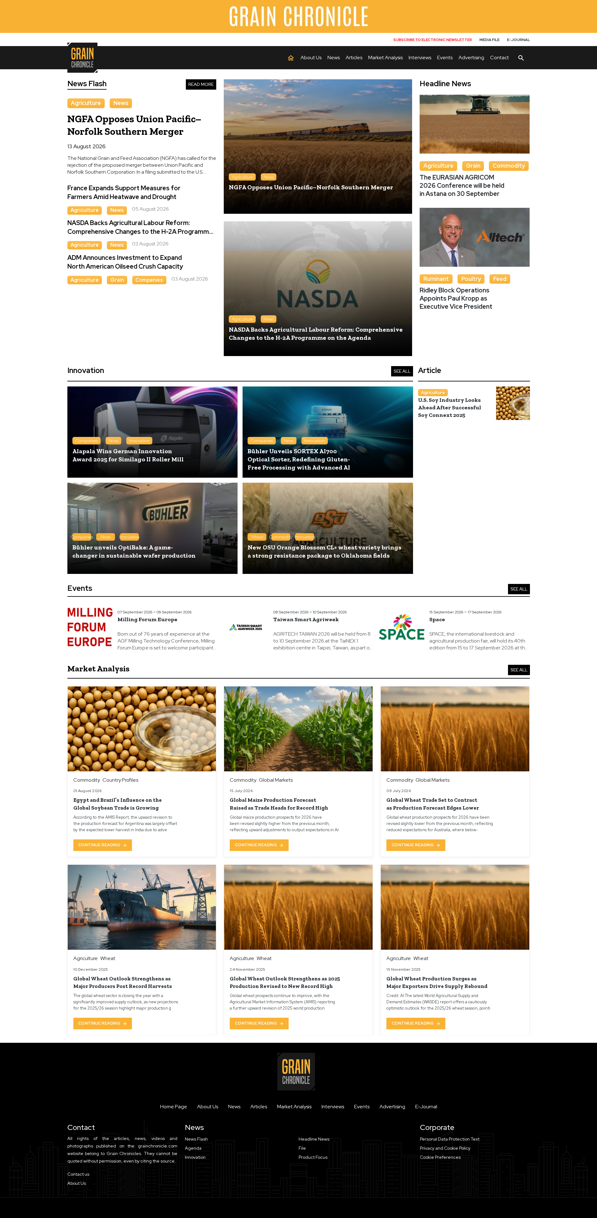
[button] (475, 1157)
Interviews (333, 1106)
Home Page (173, 1106)
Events (361, 1106)
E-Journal (426, 1106)
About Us (207, 1106)
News (234, 1106)
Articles (258, 1106)
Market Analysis (294, 1106)
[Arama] (521, 58)
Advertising (392, 1106)
